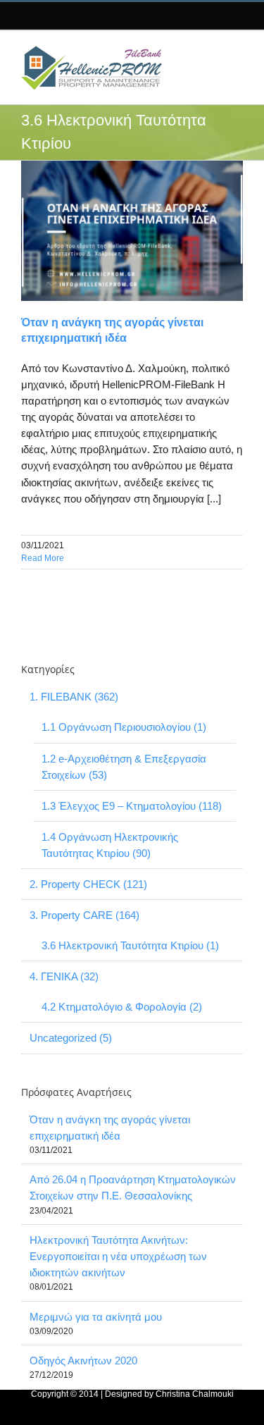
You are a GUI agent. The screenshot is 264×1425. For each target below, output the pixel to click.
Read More (42, 558)
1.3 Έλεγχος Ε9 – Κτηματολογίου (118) (132, 806)
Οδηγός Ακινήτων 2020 (83, 1361)
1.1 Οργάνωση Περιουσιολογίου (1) (124, 727)
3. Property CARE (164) (84, 915)
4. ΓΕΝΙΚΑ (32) (64, 976)
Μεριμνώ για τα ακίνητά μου (96, 1317)
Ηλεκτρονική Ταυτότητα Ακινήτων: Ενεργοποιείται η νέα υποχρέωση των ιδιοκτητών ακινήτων (118, 1256)
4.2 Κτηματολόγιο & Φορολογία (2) (122, 1007)
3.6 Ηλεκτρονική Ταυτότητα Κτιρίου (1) (130, 945)
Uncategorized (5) (71, 1038)
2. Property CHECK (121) (88, 884)
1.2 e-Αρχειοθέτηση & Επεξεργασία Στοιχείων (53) (124, 767)
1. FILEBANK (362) (74, 697)
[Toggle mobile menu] (231, 52)
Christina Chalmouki (195, 1394)
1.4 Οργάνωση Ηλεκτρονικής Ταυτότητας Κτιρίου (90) (110, 845)
